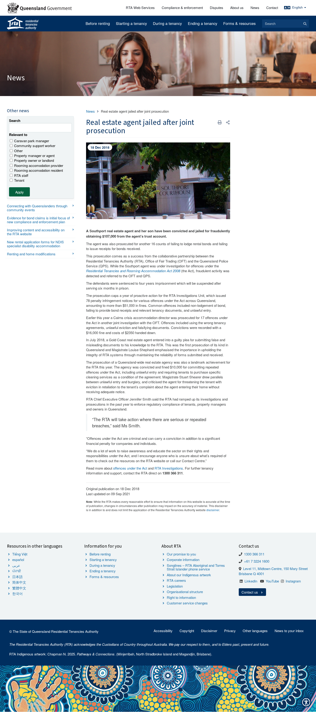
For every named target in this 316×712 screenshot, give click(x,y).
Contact (272, 7)
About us (237, 7)
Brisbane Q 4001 (251, 573)
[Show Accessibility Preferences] (306, 702)
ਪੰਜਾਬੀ (16, 570)
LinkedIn (251, 581)
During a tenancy (167, 23)
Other (18, 150)
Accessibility (163, 630)
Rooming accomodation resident (38, 170)
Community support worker (34, 145)
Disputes (216, 7)
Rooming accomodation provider (38, 165)
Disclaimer (209, 630)
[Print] (220, 122)
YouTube (272, 581)
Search (14, 120)
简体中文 (19, 582)
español (18, 559)
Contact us (250, 592)
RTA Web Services (140, 7)
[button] (228, 122)
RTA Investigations (169, 468)
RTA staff (21, 175)
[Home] (22, 23)
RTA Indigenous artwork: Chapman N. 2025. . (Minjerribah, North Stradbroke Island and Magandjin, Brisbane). (110, 654)
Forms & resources (239, 23)
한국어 (17, 593)
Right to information (181, 597)
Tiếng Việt (19, 554)
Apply (19, 192)
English (298, 7)
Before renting (98, 23)
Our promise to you (181, 554)
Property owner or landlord (34, 160)
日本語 (17, 576)
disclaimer (212, 510)
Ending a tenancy (202, 23)
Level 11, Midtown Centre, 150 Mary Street (275, 568)
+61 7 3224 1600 (256, 561)
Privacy (230, 630)
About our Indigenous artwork (189, 574)
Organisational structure (185, 591)
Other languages (255, 630)
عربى (16, 565)
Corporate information (183, 559)
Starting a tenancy (131, 23)
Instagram (293, 581)
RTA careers (176, 580)
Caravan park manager (31, 140)
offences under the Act (130, 468)
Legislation (175, 586)
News (255, 7)
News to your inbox (289, 630)
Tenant (19, 180)
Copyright (187, 630)
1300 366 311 (254, 554)
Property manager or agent (34, 155)
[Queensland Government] (39, 7)
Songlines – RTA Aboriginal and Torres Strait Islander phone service (196, 567)
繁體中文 (19, 587)
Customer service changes (187, 602)
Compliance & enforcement (182, 7)
